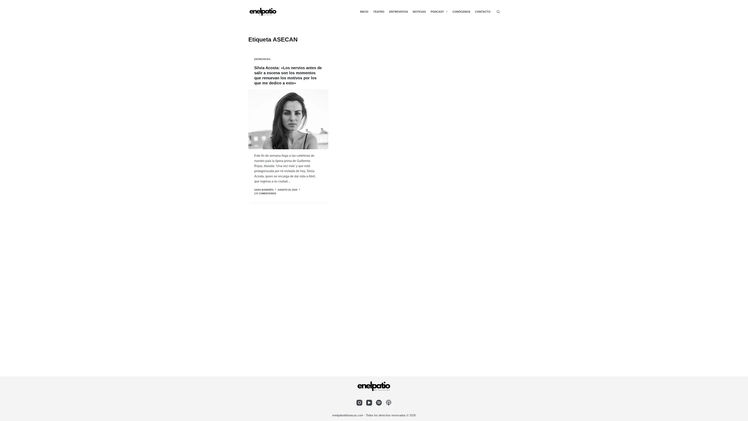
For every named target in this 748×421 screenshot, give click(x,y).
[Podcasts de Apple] (389, 403)
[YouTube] (369, 403)
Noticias (419, 11)
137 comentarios (265, 193)
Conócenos (461, 11)
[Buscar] (498, 11)
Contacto (482, 11)
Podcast (437, 11)
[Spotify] (379, 403)
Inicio (364, 11)
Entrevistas (398, 11)
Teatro (378, 11)
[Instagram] (359, 403)
